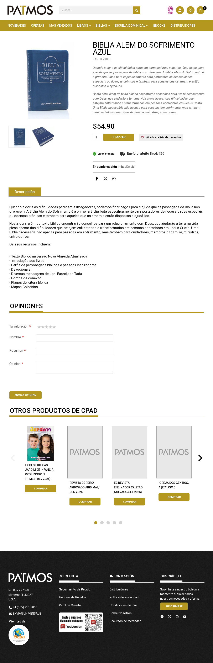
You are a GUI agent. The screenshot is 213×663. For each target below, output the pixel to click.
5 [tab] (120, 522)
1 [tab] (95, 522)
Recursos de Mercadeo (125, 621)
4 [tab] (114, 522)
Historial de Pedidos (72, 597)
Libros (82, 25)
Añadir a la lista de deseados (163, 137)
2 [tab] (102, 522)
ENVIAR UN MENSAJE (27, 613)
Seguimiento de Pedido (74, 589)
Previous (12, 457)
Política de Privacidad (124, 597)
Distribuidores (119, 589)
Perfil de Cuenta (70, 605)
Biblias (101, 25)
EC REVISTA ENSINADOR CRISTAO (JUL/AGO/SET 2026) (128, 487)
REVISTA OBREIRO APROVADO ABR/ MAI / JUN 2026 (84, 487)
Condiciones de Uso (123, 605)
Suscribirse (173, 606)
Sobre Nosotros (121, 613)
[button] (43, 137)
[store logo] (30, 10)
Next (200, 457)
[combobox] (99, 10)
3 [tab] (108, 522)
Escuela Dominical (129, 25)
